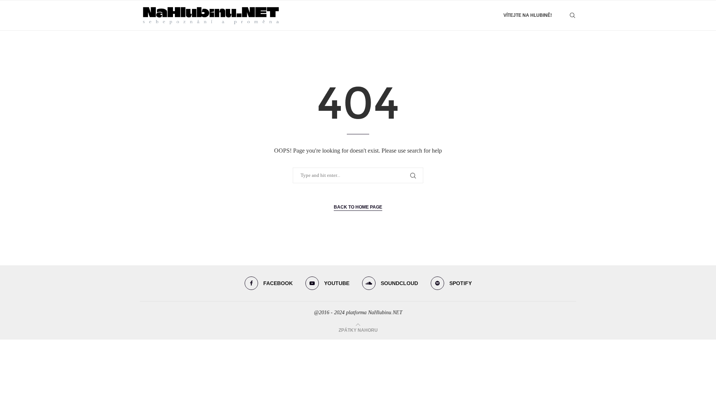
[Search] (572, 15)
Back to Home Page (358, 207)
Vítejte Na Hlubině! (527, 15)
